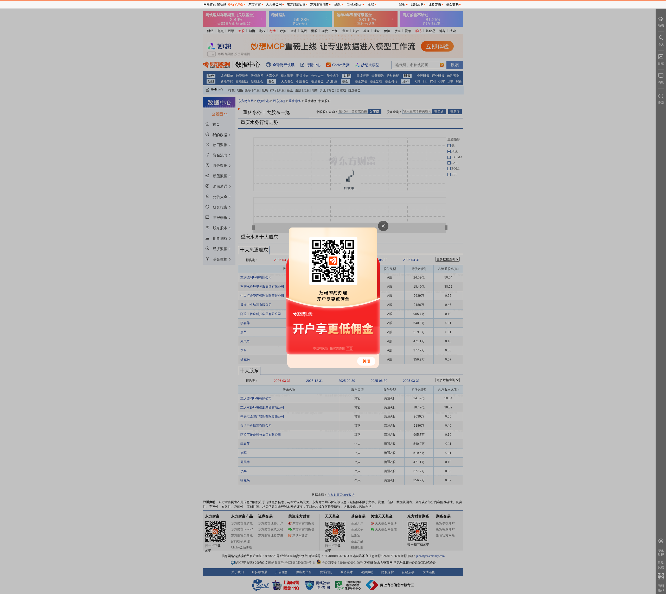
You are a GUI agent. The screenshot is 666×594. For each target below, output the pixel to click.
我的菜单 (417, 4)
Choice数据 (354, 4)
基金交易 (452, 4)
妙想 (337, 4)
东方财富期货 (319, 4)
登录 (402, 4)
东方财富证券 (296, 4)
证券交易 (434, 4)
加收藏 (221, 4)
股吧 (371, 4)
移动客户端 (235, 4)
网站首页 (209, 4)
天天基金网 (274, 4)
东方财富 (254, 4)
